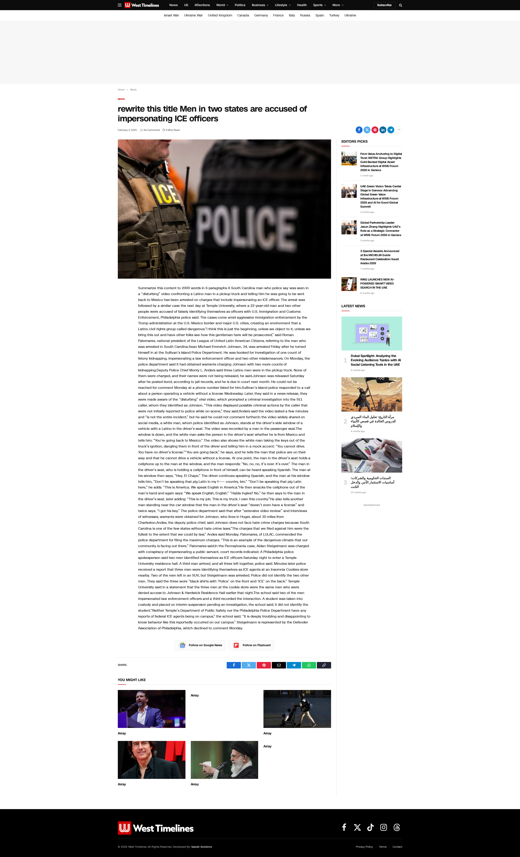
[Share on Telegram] (390, 129)
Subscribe (384, 5)
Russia (305, 15)
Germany (261, 15)
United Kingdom (220, 15)
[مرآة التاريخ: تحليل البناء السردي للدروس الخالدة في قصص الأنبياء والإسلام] (371, 394)
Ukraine (350, 15)
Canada (243, 15)
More (336, 5)
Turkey (334, 15)
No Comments (152, 130)
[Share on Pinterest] (375, 129)
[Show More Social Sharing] (398, 129)
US (186, 5)
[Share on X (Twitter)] (367, 129)
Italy (292, 15)
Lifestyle (281, 5)
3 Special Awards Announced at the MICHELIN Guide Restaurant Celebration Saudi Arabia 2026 (379, 257)
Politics (240, 5)
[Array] (151, 709)
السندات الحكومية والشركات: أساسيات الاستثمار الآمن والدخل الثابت (372, 482)
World (220, 5)
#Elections (202, 5)
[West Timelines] (142, 5)
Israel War (171, 15)
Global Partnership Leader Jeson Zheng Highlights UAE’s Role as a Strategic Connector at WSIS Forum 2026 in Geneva (380, 229)
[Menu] (119, 5)
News (173, 5)
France (278, 15)
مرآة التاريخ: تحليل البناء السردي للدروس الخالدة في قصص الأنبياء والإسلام (373, 421)
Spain (319, 15)
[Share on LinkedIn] (382, 129)
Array (122, 733)
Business (258, 5)
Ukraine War (193, 15)
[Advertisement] (260, 52)
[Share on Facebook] (359, 129)
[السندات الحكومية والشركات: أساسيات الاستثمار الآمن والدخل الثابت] (371, 455)
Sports (318, 5)
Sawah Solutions (201, 847)
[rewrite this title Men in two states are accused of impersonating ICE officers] (224, 209)
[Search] (400, 5)
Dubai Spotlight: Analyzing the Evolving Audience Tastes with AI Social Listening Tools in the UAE (376, 360)
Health (302, 5)
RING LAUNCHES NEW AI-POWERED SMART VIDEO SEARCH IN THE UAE (377, 284)
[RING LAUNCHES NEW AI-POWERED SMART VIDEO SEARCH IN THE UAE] (349, 284)
